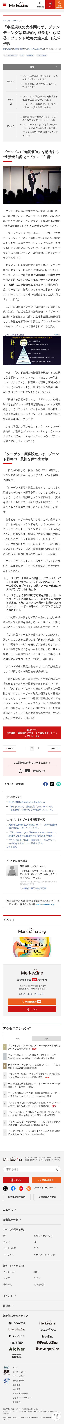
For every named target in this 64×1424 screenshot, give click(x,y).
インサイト (8, 1254)
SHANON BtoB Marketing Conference (27, 801)
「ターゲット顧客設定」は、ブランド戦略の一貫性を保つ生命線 (40, 105)
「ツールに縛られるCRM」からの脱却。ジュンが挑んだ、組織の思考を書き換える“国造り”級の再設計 (34, 1113)
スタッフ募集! (19, 1376)
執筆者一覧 (39, 1284)
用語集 (7, 1305)
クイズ (37, 1278)
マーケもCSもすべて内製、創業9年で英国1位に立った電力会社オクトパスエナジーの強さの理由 (33, 1094)
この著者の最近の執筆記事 (33, 888)
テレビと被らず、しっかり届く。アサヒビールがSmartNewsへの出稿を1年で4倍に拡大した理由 (32, 1056)
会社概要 (16, 1389)
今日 (18, 1038)
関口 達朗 (19, 49)
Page (10, 81)
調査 (36, 1271)
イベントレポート (10, 55)
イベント (8, 1295)
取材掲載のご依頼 (47, 1196)
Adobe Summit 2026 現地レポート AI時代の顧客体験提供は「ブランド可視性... (33, 826)
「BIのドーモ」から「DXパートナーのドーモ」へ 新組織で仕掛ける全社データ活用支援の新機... (34, 834)
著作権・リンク (19, 1371)
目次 (32, 66)
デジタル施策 (9, 1248)
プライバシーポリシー (22, 1397)
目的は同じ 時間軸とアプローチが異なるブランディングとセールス (39, 118)
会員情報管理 (18, 1380)
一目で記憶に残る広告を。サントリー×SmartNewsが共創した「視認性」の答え (34, 1085)
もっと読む (11, 846)
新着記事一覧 (10, 1219)
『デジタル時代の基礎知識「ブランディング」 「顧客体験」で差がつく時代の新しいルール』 (31, 808)
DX (4, 1235)
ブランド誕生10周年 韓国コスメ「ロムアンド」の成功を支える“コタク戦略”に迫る (33, 841)
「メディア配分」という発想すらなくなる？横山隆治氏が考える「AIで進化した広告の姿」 (34, 1132)
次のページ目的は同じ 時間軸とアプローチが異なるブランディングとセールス (32, 733)
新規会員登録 (33, 1001)
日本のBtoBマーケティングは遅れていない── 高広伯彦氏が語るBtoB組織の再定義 (34, 1066)
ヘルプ (15, 1367)
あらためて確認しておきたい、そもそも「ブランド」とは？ (40, 77)
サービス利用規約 (20, 1393)
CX (35, 1241)
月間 (46, 1038)
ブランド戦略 (41, 55)
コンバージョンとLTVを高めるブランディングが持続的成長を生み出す (39, 126)
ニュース (8, 1209)
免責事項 (16, 1384)
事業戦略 (30, 55)
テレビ (6, 1241)
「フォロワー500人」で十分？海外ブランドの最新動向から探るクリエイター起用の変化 (34, 1075)
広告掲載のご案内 (16, 1196)
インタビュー (9, 1271)
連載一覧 (7, 1284)
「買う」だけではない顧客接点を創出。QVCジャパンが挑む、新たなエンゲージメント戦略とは (34, 1104)
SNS (36, 1248)
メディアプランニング (44, 1254)
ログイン (33, 1009)
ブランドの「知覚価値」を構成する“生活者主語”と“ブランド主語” (40, 98)
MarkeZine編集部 (34, 49)
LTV (22, 55)
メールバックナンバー (34, 993)
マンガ (6, 1278)
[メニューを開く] (4, 4)
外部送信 (16, 1402)
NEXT (53, 748)
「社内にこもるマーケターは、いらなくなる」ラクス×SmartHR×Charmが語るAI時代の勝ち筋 (34, 1123)
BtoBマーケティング (43, 1235)
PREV (10, 748)
